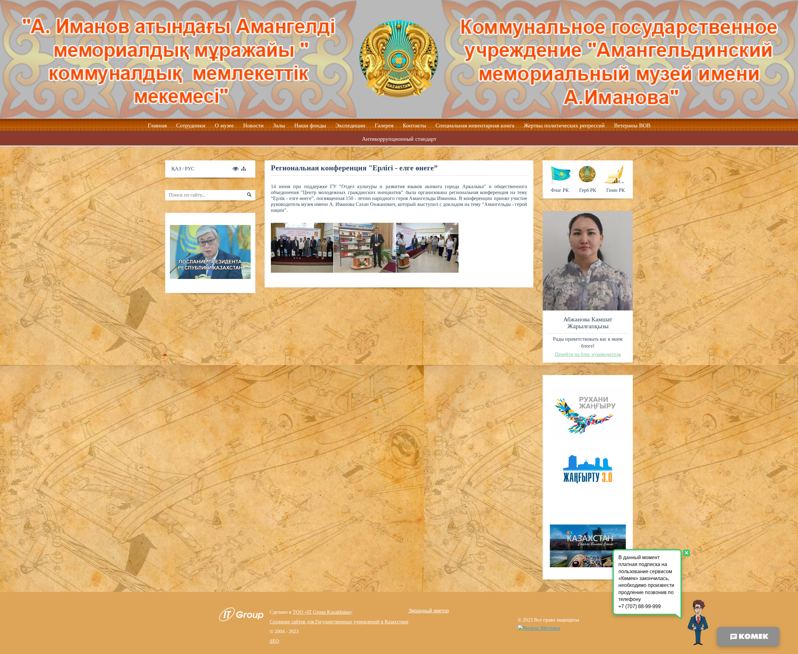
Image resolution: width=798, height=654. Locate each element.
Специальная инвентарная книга (474, 125)
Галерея (384, 125)
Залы (279, 125)
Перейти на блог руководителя (588, 354)
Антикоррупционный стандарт (399, 139)
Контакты (414, 125)
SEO (274, 641)
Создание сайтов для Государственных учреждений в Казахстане (339, 621)
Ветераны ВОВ (632, 125)
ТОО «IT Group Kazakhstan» (323, 612)
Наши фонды (310, 125)
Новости (253, 125)
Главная (157, 125)
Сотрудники (190, 125)
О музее (224, 125)
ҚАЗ (176, 168)
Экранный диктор (428, 610)
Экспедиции (350, 125)
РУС (190, 168)
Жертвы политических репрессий (564, 125)
